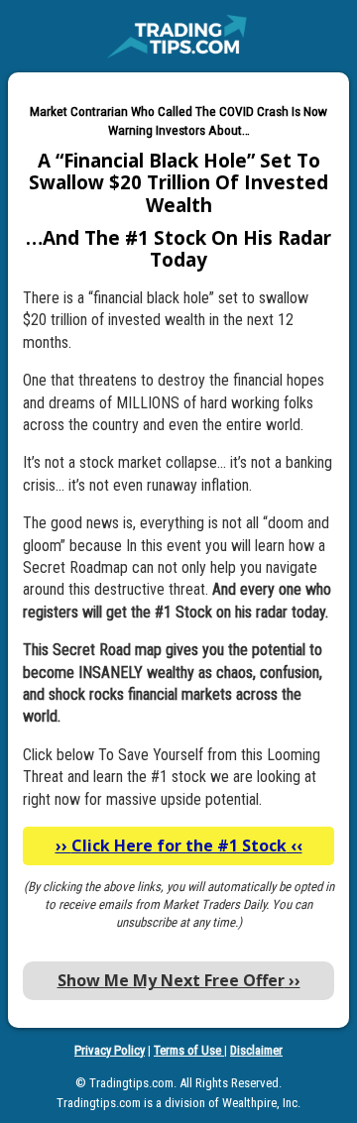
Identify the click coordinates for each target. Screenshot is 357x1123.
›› (179, 980)
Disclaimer (256, 1050)
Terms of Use (189, 1050)
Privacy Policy (109, 1050)
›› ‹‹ (179, 845)
